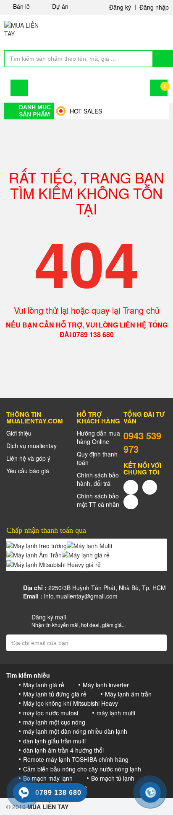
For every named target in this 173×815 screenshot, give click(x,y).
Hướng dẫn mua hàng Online (98, 437)
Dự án (60, 6)
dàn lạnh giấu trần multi (54, 741)
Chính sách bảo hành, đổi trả (98, 479)
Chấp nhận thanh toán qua (46, 530)
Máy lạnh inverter (106, 685)
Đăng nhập (154, 7)
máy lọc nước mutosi (50, 713)
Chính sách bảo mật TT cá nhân (98, 500)
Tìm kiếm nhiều (28, 675)
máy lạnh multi (116, 713)
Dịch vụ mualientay (31, 445)
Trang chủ (141, 310)
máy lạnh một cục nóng (54, 722)
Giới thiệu (18, 433)
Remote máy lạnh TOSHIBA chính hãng (75, 759)
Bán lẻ (21, 6)
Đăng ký (120, 7)
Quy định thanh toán (97, 458)
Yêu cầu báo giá (27, 471)
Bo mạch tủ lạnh (112, 778)
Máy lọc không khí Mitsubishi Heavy (70, 703)
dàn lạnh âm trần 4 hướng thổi (63, 750)
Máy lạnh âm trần (128, 694)
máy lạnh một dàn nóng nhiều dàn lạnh (75, 731)
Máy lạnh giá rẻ (43, 685)
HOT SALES (86, 111)
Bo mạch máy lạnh (48, 778)
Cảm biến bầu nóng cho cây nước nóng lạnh (82, 769)
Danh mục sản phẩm (35, 110)
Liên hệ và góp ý (28, 458)
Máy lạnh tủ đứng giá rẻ (54, 694)
